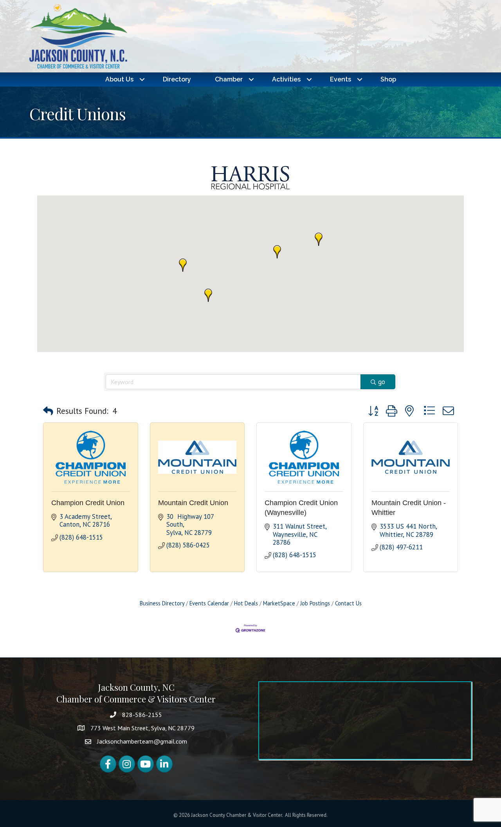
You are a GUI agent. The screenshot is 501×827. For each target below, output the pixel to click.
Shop (388, 79)
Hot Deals (246, 603)
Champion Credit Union (87, 503)
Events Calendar (209, 603)
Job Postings (315, 603)
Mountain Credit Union (193, 503)
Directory (177, 79)
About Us (119, 79)
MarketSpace (279, 603)
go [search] (381, 381)
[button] (208, 295)
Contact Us (348, 603)
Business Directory (162, 603)
